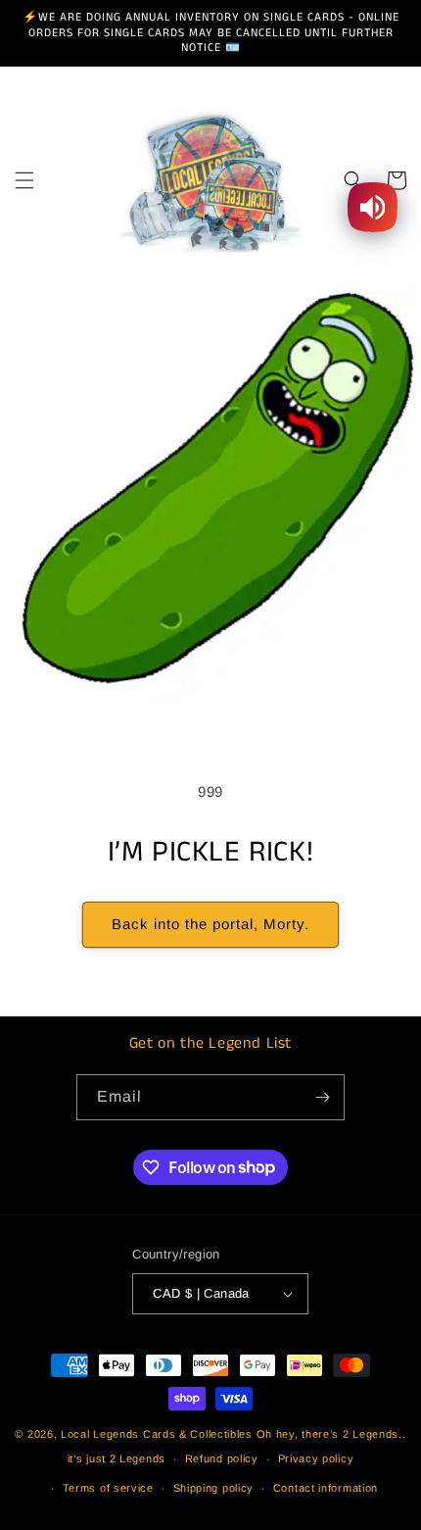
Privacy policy (316, 1458)
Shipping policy (214, 1488)
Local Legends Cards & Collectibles (157, 1434)
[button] (24, 180)
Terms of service (108, 1488)
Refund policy (221, 1458)
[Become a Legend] (322, 1097)
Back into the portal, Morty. (210, 923)
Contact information (325, 1488)
